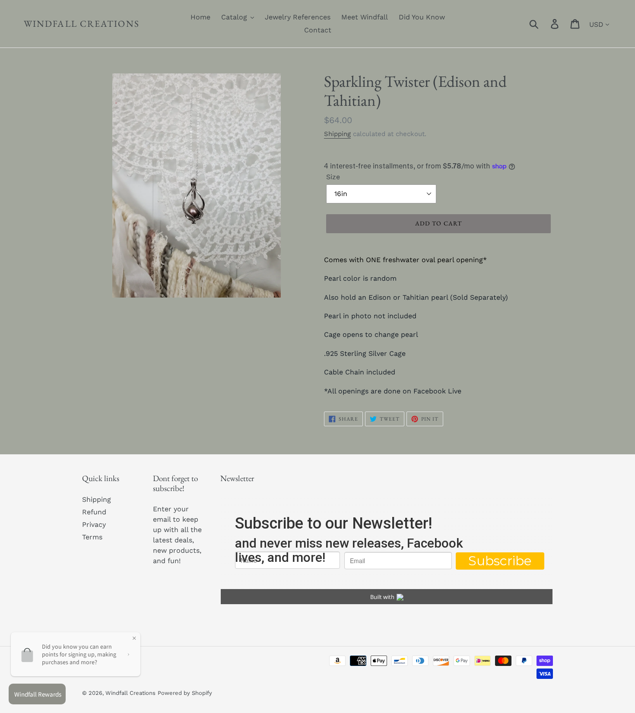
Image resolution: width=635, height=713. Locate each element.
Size (333, 177)
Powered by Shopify (185, 693)
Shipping (337, 134)
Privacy (94, 524)
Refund (94, 512)
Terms (92, 537)
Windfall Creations (82, 23)
